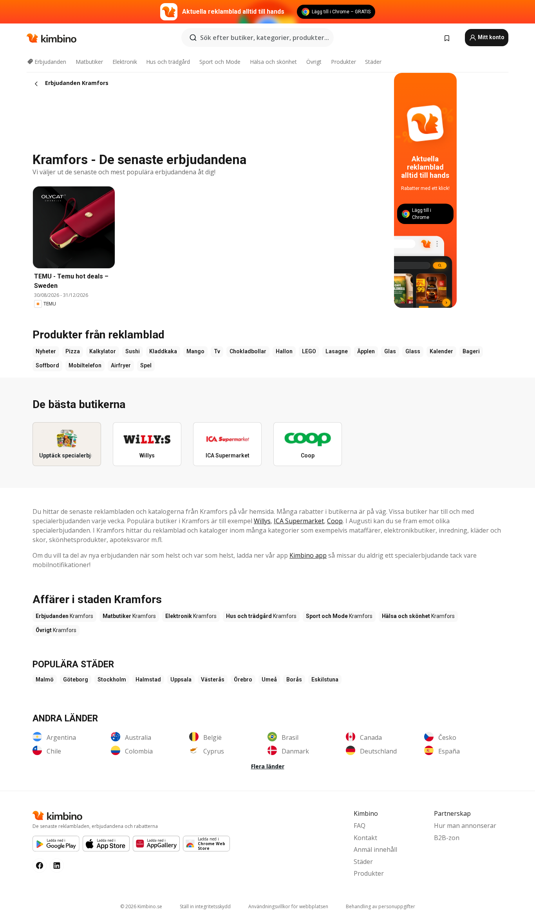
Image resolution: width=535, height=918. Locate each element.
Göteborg (75, 679)
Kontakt (365, 837)
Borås (294, 679)
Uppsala (181, 679)
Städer (373, 61)
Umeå (269, 679)
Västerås (212, 679)
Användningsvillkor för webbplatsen (288, 906)
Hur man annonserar (465, 825)
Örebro (243, 679)
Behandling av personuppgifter (380, 906)
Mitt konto (490, 37)
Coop (335, 521)
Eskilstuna (324, 679)
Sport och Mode (219, 61)
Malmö (45, 679)
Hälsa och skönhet (273, 61)
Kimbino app (308, 555)
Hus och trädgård (168, 61)
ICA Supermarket (299, 521)
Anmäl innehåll (375, 849)
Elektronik (124, 61)
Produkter (343, 61)
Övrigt (314, 61)
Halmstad (148, 679)
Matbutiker (89, 61)
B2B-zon (446, 837)
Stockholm (112, 679)
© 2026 (141, 906)
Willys (262, 521)
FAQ (359, 825)
